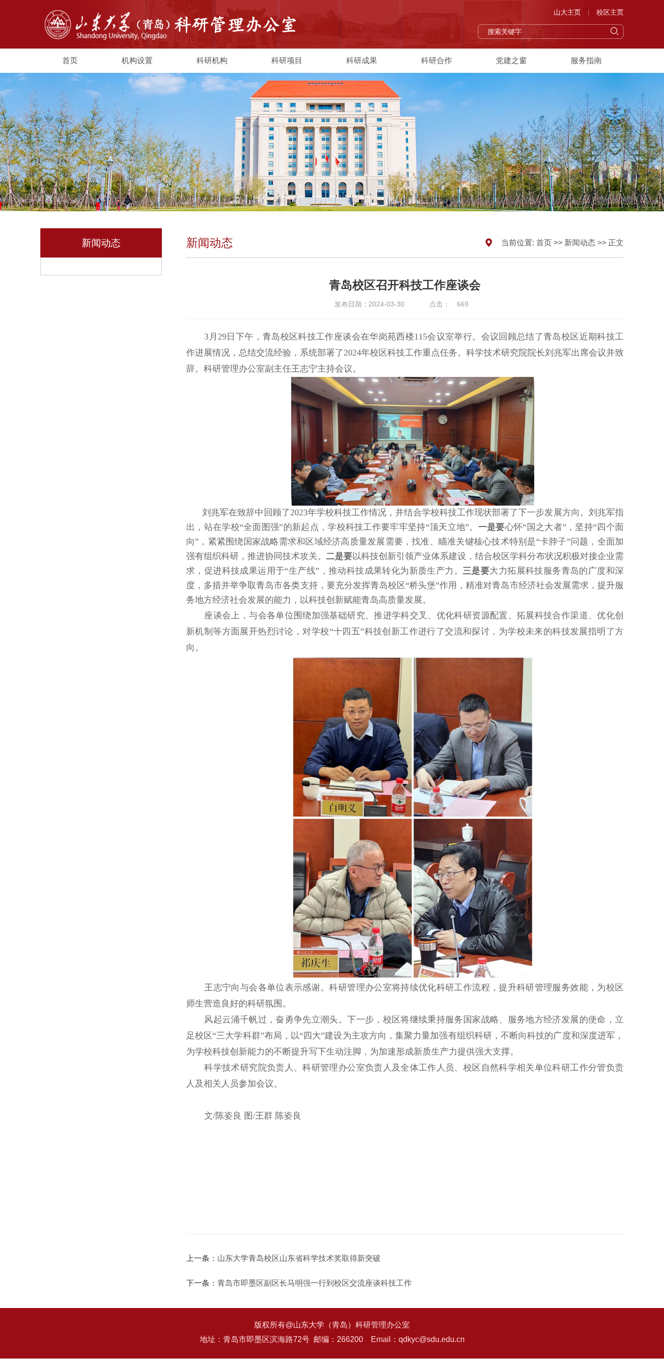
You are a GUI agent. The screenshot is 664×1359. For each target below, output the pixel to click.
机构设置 (137, 60)
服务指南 (586, 60)
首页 (70, 60)
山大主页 (567, 12)
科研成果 (361, 60)
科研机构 (211, 60)
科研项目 (286, 60)
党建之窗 (511, 60)
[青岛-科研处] (174, 24)
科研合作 (436, 60)
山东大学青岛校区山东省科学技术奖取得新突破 (299, 1258)
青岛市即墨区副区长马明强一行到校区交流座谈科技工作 (314, 1283)
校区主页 (610, 12)
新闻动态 (579, 242)
